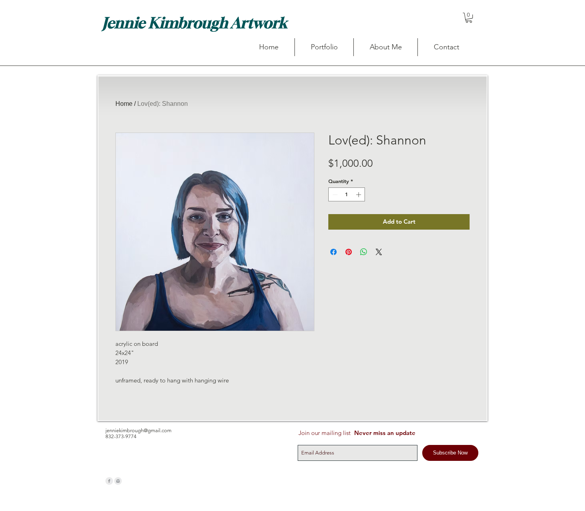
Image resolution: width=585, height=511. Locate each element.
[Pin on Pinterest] (348, 252)
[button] (469, 18)
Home (124, 103)
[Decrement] (334, 194)
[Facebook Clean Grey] (109, 481)
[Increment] (359, 194)
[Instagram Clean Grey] (118, 481)
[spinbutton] (347, 194)
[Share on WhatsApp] (364, 252)
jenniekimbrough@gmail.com (138, 430)
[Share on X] (379, 252)
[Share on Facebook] (333, 252)
